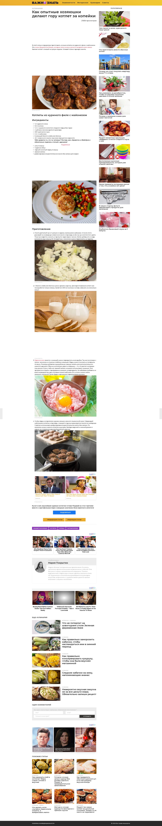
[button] (129, 2)
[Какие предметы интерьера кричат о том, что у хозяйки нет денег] (114, 175)
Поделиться (65, 145)
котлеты (53, 528)
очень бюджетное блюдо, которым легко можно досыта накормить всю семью (63, 47)
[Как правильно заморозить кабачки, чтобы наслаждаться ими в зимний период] (46, 644)
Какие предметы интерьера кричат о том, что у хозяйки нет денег (114, 185)
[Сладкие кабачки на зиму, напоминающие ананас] (46, 677)
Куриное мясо (40, 360)
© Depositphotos (36, 110)
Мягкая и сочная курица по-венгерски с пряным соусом (64, 808)
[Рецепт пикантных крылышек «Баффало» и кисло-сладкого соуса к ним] (114, 128)
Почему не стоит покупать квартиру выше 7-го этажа (114, 72)
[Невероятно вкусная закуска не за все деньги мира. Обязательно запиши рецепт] (46, 694)
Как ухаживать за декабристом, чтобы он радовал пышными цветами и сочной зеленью (112, 94)
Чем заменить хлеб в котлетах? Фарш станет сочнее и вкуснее (41, 779)
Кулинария (95, 3)
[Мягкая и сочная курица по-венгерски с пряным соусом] (64, 796)
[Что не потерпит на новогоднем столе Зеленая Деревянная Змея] (46, 627)
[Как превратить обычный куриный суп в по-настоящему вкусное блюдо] (86, 766)
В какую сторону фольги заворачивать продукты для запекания (111, 207)
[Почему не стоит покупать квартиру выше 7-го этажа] (114, 62)
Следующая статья (74, 519)
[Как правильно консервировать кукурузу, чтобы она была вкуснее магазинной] (46, 660)
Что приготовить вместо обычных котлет (113, 50)
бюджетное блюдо (40, 528)
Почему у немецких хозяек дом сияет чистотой (112, 117)
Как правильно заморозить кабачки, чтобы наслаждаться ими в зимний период (79, 643)
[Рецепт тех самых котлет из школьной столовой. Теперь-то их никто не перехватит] (86, 796)
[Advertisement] (64, 64)
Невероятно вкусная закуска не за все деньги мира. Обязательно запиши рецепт (79, 692)
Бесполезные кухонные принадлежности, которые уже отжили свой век (112, 162)
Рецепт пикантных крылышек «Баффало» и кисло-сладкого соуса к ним (114, 139)
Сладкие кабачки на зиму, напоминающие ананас (77, 674)
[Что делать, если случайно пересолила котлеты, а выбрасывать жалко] (42, 796)
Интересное (82, 3)
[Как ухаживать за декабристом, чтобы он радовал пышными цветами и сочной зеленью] (114, 83)
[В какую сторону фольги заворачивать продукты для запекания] (114, 196)
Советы (105, 3)
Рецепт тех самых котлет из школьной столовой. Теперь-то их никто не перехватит (86, 809)
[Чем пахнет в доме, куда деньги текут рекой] (114, 19)
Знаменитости (68, 3)
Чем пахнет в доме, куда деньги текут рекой (112, 29)
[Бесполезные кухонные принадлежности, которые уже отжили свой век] (114, 151)
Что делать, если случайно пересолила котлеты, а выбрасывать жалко (41, 809)
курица (61, 528)
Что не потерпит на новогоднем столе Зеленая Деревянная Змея (78, 625)
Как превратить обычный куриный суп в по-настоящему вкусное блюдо (86, 779)
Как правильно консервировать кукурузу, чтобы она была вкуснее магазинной (77, 660)
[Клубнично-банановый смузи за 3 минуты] (114, 219)
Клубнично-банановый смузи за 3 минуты (113, 230)
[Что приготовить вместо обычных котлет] (114, 40)
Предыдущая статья (54, 519)
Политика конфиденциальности (43, 823)
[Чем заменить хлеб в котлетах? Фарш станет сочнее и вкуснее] (42, 766)
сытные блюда (72, 528)
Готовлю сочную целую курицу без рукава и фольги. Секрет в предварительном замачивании (62, 781)
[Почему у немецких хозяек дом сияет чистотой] (114, 107)
